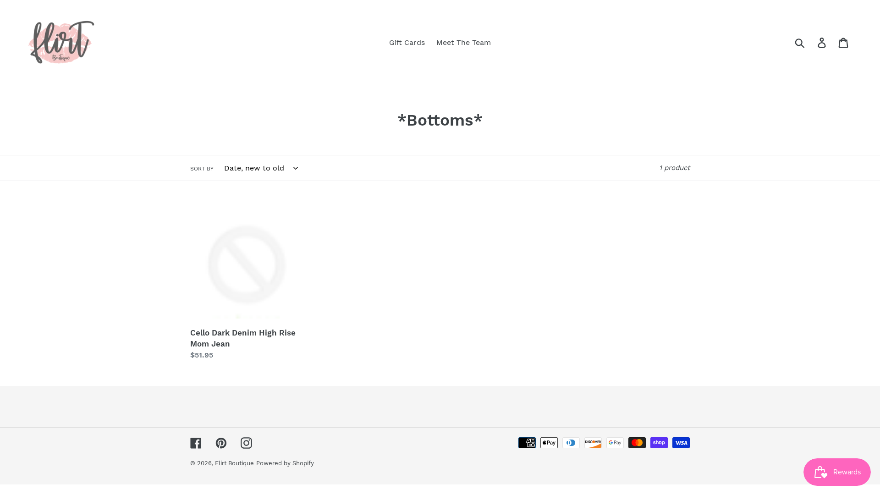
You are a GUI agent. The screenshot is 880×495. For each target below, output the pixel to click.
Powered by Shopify (285, 463)
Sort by (202, 168)
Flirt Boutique (234, 463)
